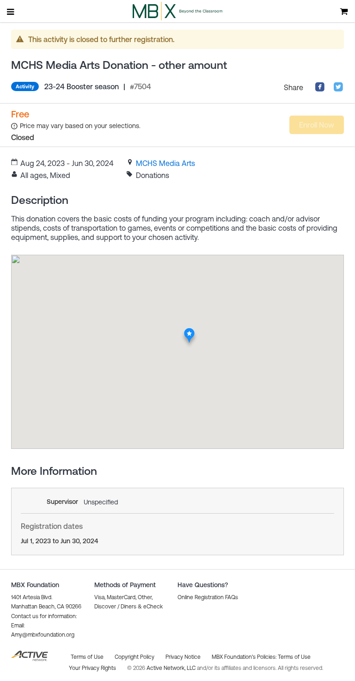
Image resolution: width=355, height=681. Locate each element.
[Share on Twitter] (338, 89)
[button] (208, 597)
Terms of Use (294, 657)
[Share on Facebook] (319, 89)
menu (11, 11)
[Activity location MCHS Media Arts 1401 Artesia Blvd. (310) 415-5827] (189, 330)
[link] (165, 163)
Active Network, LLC (172, 668)
